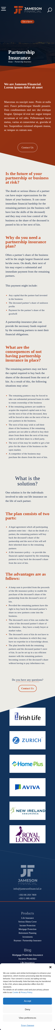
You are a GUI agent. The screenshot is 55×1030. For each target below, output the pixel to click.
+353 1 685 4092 (27, 898)
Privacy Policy (26, 992)
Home (10, 62)
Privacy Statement (27, 1025)
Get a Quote (27, 22)
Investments (27, 937)
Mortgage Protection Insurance (27, 955)
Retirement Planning (27, 933)
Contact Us (27, 147)
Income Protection (27, 925)
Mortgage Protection (27, 929)
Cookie (15, 992)
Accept (27, 1001)
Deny (27, 1009)
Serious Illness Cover (27, 921)
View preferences (27, 1018)
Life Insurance (27, 918)
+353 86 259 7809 (27, 895)
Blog (27, 950)
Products (27, 913)
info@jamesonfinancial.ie (27, 888)
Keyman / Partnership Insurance (27, 940)
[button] (50, 967)
